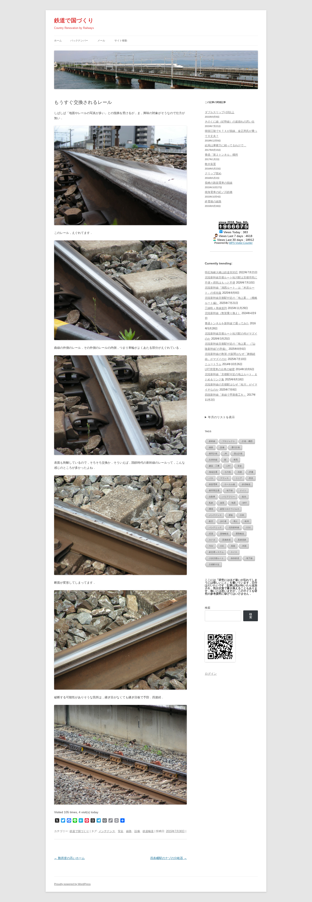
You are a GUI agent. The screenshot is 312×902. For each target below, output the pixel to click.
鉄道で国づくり (74, 20)
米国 (244, 546)
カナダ (212, 540)
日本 (242, 515)
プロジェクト (228, 441)
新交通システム (216, 552)
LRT (228, 466)
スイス (234, 552)
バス (211, 478)
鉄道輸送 (148, 831)
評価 (251, 472)
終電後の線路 (213, 201)
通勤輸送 (240, 533)
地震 (233, 503)
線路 (129, 831)
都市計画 (213, 453)
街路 (240, 472)
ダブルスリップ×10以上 (219, 112)
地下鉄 (229, 490)
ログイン (211, 673)
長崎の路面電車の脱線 (218, 182)
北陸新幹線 (234, 527)
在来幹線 (213, 460)
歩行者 (223, 521)
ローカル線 (229, 484)
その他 (227, 472)
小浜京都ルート (216, 558)
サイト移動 (120, 40)
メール (101, 40)
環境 (211, 509)
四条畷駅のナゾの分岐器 (168, 858)
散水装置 (210, 164)
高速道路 (242, 540)
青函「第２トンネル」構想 (221, 154)
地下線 (249, 558)
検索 (207, 607)
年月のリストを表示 (221, 417)
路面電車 (213, 484)
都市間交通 (214, 490)
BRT (245, 503)
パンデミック (215, 527)
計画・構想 (247, 441)
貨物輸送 (224, 533)
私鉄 (211, 503)
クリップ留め (213, 173)
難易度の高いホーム (69, 858)
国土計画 (238, 453)
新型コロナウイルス (229, 509)
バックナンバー (79, 40)
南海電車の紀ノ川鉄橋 (218, 192)
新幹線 (212, 441)
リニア (239, 478)
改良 (222, 503)
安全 (120, 831)
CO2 (248, 527)
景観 (231, 515)
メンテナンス (106, 831)
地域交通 (213, 472)
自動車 (212, 496)
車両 (235, 460)
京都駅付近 (214, 564)
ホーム (58, 40)
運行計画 (235, 447)
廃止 (235, 521)
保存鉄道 (235, 558)
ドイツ (243, 490)
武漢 (211, 533)
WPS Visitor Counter (241, 242)
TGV (211, 546)
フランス (224, 478)
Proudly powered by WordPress (72, 884)
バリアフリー (228, 496)
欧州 (247, 521)
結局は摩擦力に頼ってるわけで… (225, 145)
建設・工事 (214, 466)
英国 (233, 546)
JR (225, 453)
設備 (137, 831)
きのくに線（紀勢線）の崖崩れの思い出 (229, 121)
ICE (222, 546)
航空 (211, 521)
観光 (244, 496)
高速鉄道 (226, 540)
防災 (251, 478)
